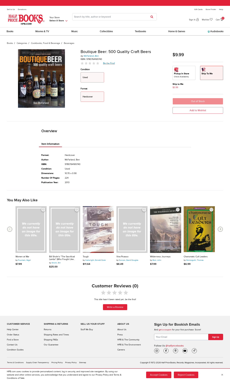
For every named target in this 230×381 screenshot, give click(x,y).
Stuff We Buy (87, 329)
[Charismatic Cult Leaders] (199, 229)
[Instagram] (156, 350)
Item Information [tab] (50, 144)
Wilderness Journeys (160, 256)
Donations (22, 9)
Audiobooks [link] (216, 31)
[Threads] (175, 350)
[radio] (184, 73)
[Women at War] (31, 229)
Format (84, 88)
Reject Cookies (186, 374)
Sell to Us (11, 9)
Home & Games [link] (176, 31)
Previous (9, 229)
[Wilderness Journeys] (165, 229)
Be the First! (109, 63)
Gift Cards (198, 9)
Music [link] (74, 31)
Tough (86, 256)
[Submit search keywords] (153, 16)
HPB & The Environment (129, 344)
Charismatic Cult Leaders (196, 256)
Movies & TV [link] (42, 31)
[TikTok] (194, 350)
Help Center (13, 329)
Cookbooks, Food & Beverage (45, 43)
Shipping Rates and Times (56, 334)
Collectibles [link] (106, 31)
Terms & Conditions (15, 362)
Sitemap (82, 362)
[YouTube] (184, 350)
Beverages (69, 43)
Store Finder (211, 9)
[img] (90, 63)
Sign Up (215, 337)
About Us (121, 329)
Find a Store (13, 339)
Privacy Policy (71, 362)
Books (10, 43)
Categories (22, 43)
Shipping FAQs (51, 339)
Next (220, 229)
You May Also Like (22, 200)
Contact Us (12, 344)
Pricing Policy (57, 362)
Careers (121, 349)
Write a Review (115, 307)
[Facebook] (166, 350)
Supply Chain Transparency (37, 362)
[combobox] (114, 16)
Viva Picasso (122, 256)
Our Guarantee (51, 344)
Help (221, 9)
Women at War (22, 256)
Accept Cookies (158, 374)
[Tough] (98, 229)
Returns (47, 329)
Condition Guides (15, 349)
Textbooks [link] (140, 31)
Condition (85, 69)
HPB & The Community (128, 339)
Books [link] (10, 31)
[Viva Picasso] (132, 229)
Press (120, 334)
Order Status (13, 334)
